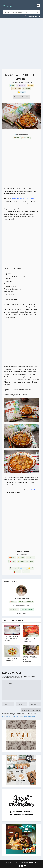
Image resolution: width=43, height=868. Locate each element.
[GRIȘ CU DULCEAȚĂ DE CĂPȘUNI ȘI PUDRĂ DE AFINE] (31, 650)
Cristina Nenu (20, 82)
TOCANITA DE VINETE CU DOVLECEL (30, 639)
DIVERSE (26, 572)
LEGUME (21, 557)
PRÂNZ (23, 568)
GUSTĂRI (17, 572)
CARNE (12, 561)
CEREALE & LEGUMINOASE (25, 561)
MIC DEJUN (14, 568)
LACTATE (30, 557)
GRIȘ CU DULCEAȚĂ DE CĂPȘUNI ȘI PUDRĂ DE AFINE (30, 657)
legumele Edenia (32, 490)
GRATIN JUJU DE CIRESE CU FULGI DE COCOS (11, 637)
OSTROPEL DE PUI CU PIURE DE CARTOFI (10, 659)
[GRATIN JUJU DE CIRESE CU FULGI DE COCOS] (12, 630)
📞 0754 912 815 (21, 613)
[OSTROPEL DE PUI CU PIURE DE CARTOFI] (12, 651)
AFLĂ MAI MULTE (14, 609)
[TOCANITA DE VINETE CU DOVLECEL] (31, 631)
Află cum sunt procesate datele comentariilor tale (19, 716)
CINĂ (30, 568)
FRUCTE (12, 557)
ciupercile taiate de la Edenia (23, 199)
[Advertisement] (21, 43)
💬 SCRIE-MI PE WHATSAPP (27, 609)
